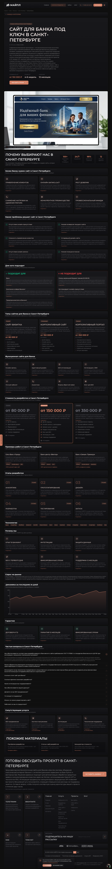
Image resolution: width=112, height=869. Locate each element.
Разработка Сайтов (61, 804)
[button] (9, 190)
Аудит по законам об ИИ (62, 817)
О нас (47, 803)
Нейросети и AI (63, 800)
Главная (46, 5)
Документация (49, 808)
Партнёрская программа (62, 826)
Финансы (15, 10)
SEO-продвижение (62, 822)
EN (78, 852)
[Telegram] (104, 5)
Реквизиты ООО (98, 856)
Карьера (48, 806)
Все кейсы (74, 800)
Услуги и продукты (57, 5)
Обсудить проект (18, 82)
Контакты (98, 5)
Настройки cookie (58, 865)
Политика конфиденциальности (72, 856)
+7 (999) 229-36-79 (87, 5)
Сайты (10, 10)
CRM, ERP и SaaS (61, 808)
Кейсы (69, 5)
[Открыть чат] (108, 865)
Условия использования (52, 856)
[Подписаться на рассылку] (104, 837)
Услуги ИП (87, 856)
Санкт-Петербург (22, 10)
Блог (75, 5)
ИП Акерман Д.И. (82, 863)
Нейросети (74, 807)
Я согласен (47, 865)
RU (74, 852)
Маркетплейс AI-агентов (62, 813)
